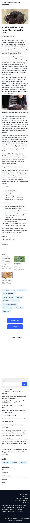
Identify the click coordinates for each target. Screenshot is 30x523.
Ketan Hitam (19, 297)
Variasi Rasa (6, 311)
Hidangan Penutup (8, 297)
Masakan (4, 482)
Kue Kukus (15, 300)
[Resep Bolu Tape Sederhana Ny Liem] (7, 275)
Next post (15, 327)
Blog (3, 469)
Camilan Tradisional (8, 293)
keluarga (4, 132)
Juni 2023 (23, 462)
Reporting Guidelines (22, 498)
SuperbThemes (18, 520)
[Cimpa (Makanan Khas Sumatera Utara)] (19, 259)
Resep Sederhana (7, 307)
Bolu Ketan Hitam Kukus (19, 290)
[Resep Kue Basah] (8, 262)
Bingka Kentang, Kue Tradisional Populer (14, 431)
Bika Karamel (5, 425)
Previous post (15, 320)
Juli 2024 (5, 462)
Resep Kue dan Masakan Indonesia (11, 4)
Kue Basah (6, 290)
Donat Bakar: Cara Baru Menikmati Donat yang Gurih (14, 443)
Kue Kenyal (6, 300)
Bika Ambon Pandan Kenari (10, 419)
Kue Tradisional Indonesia (9, 304)
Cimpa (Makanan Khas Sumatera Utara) (18, 264)
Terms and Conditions (21, 500)
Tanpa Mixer (19, 307)
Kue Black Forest (7, 476)
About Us (25, 502)
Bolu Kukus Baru (18, 167)
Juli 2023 (14, 462)
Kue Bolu (4, 479)
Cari (4, 381)
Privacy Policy (24, 494)
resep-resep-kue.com (8, 505)
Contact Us (25, 496)
